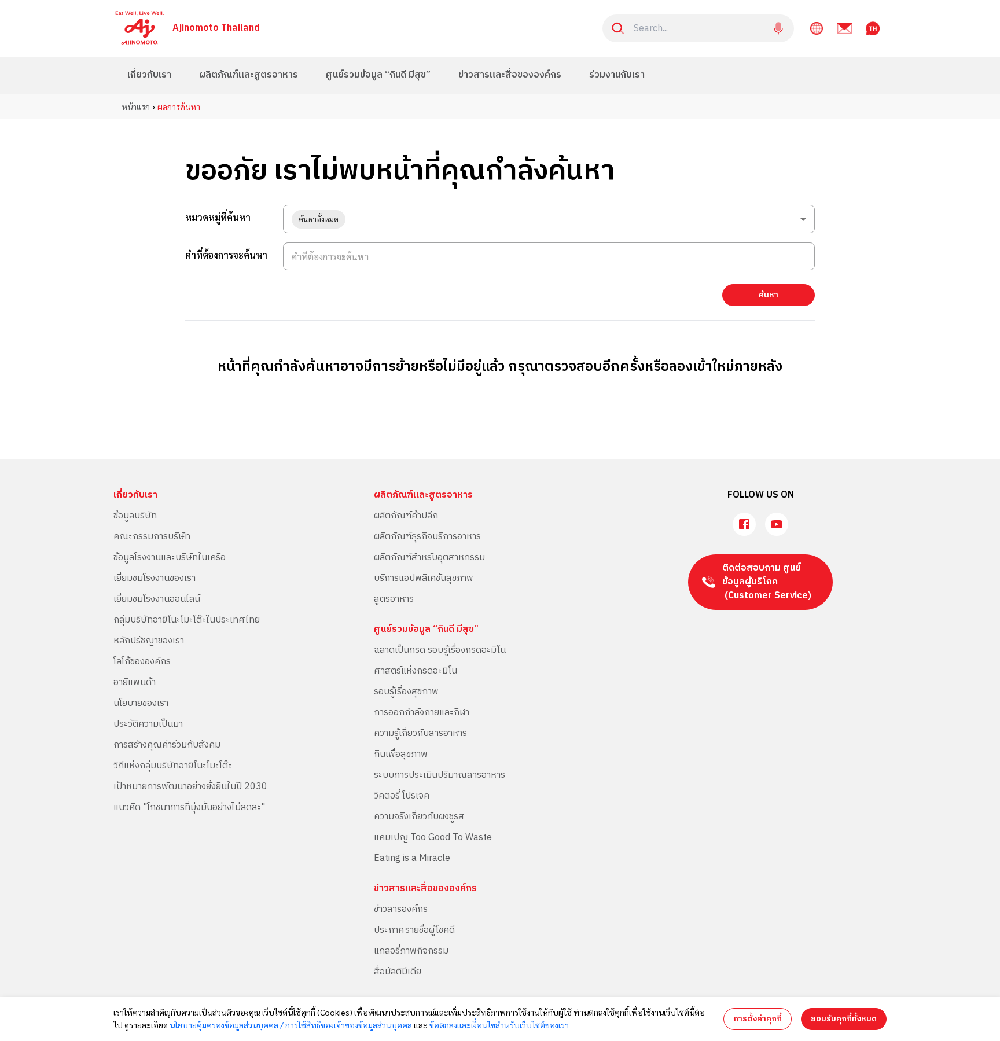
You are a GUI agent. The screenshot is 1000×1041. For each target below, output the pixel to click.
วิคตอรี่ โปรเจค (401, 796)
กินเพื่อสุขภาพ (401, 754)
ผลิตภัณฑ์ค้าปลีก (406, 516)
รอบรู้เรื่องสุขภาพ (406, 692)
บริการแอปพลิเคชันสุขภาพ (423, 578)
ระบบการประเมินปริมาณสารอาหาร (439, 775)
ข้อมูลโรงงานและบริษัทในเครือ (169, 557)
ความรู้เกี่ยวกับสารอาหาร (420, 733)
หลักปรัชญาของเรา (148, 641)
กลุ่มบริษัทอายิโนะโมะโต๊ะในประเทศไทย (186, 620)
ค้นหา (768, 294)
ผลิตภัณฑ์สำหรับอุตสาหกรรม (429, 557)
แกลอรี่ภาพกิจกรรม (411, 951)
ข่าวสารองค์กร (401, 909)
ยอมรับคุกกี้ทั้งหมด (844, 1018)
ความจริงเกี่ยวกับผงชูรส (419, 817)
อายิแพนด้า (134, 682)
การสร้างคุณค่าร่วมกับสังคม (166, 745)
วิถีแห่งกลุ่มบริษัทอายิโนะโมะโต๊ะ (172, 766)
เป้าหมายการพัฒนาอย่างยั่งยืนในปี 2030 (190, 786)
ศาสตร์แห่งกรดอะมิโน (415, 671)
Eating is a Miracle (412, 858)
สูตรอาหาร (394, 599)
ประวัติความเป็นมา (148, 724)
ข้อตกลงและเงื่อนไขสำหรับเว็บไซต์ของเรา (499, 1025)
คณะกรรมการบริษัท (151, 537)
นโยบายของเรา (140, 703)
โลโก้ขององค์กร (142, 662)
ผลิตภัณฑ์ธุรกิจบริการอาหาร (427, 537)
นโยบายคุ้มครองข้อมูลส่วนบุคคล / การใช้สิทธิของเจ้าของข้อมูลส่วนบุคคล (291, 1025)
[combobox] (549, 219)
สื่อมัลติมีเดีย (397, 972)
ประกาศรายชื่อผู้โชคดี (414, 930)
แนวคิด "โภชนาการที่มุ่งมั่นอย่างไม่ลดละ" (189, 807)
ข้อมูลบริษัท (135, 516)
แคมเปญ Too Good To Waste (433, 837)
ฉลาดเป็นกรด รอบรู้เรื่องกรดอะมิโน (440, 650)
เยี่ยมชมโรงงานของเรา (154, 578)
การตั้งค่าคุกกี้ (757, 1018)
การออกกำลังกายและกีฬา (421, 712)
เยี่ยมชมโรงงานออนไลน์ (156, 599)
